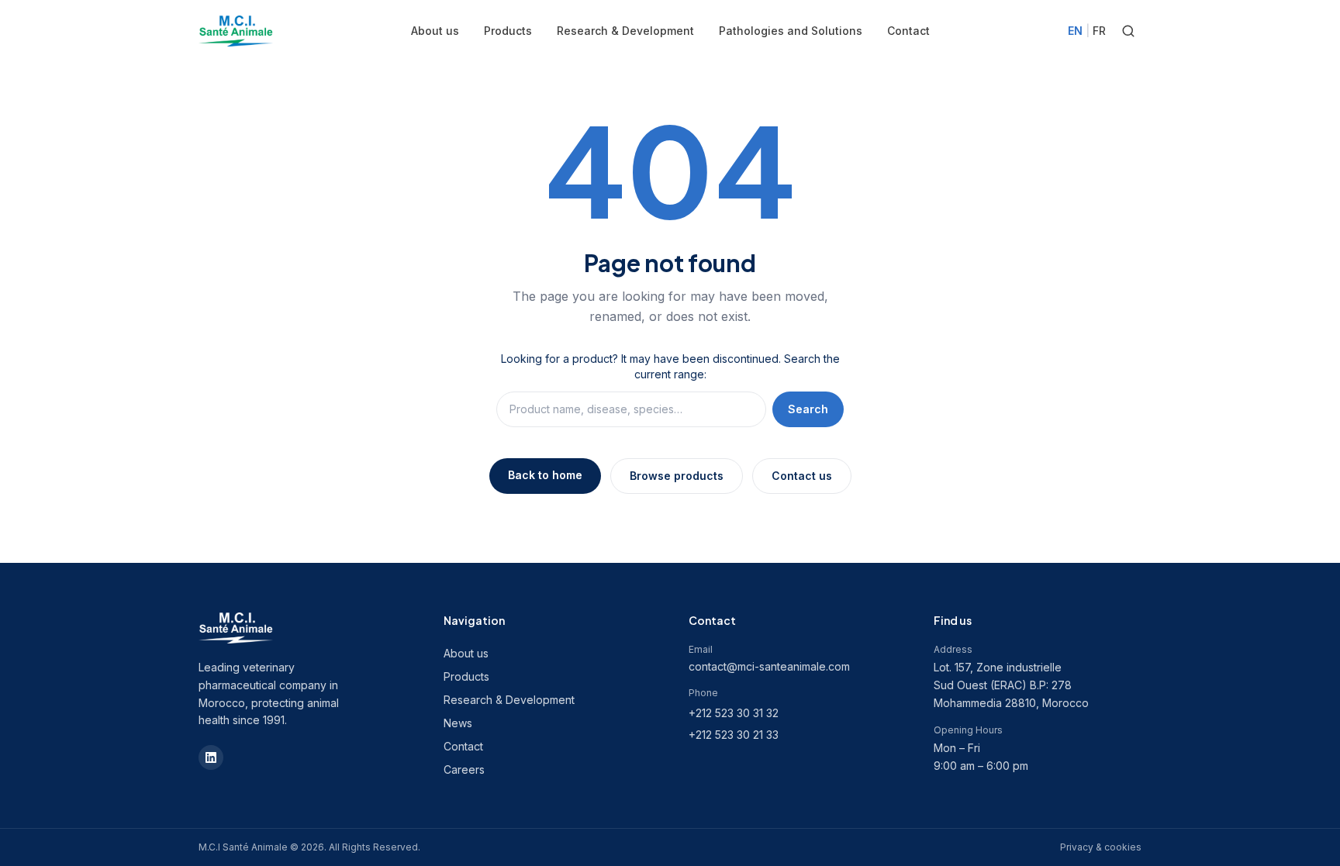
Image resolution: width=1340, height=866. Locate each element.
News (458, 723)
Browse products (677, 475)
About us (435, 30)
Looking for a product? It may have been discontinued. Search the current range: (670, 366)
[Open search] (1128, 31)
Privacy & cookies (1100, 847)
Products (508, 30)
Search (808, 409)
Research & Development (625, 30)
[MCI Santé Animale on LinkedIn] (211, 757)
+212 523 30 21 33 (734, 734)
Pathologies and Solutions (790, 30)
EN (1075, 30)
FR (1099, 30)
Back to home (545, 474)
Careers (464, 769)
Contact (908, 30)
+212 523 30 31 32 (734, 712)
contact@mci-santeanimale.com (769, 666)
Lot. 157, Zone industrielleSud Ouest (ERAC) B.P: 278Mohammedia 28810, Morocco (1011, 685)
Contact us (802, 475)
